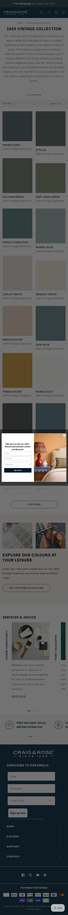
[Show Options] (30, 464)
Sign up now (18, 470)
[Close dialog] (64, 435)
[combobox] (17, 464)
